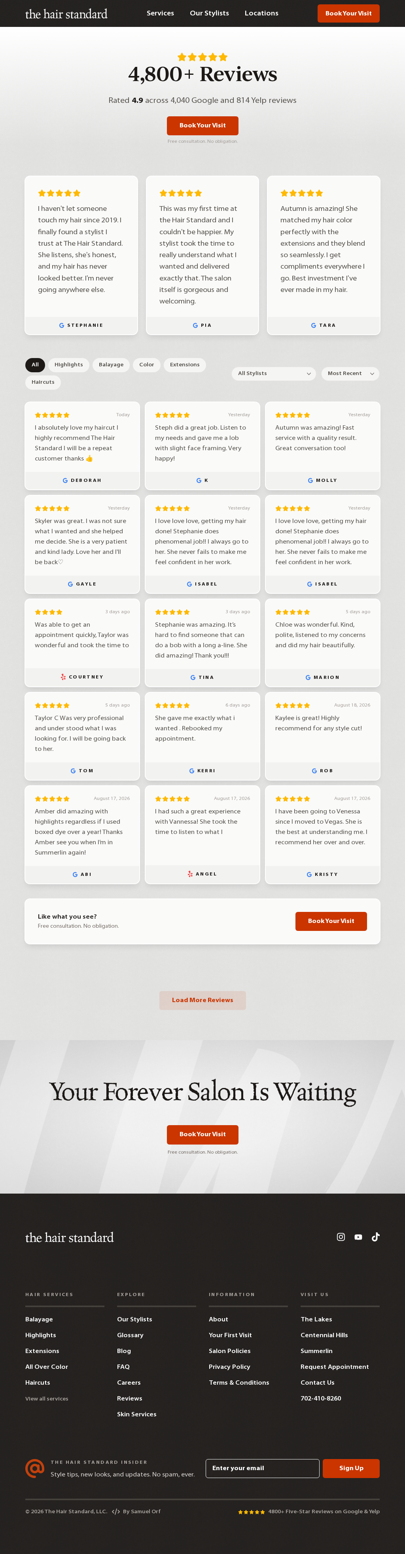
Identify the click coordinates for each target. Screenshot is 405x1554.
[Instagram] (341, 1236)
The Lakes (316, 1320)
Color (146, 365)
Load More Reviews (202, 1000)
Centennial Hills (324, 1335)
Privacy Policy (229, 1367)
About (218, 1320)
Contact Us (318, 1383)
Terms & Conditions (239, 1383)
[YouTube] (358, 1237)
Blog (124, 1351)
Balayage (111, 365)
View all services (46, 1399)
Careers (129, 1383)
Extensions (185, 365)
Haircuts (43, 382)
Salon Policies (230, 1351)
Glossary (130, 1335)
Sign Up (351, 1468)
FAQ (123, 1367)
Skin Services (137, 1415)
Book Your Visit (349, 14)
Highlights (69, 365)
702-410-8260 (321, 1399)
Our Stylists (209, 13)
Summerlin (317, 1351)
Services (160, 13)
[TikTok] (376, 1236)
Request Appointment (335, 1367)
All (35, 365)
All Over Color (46, 1367)
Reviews (129, 1399)
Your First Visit (230, 1335)
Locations (261, 13)
